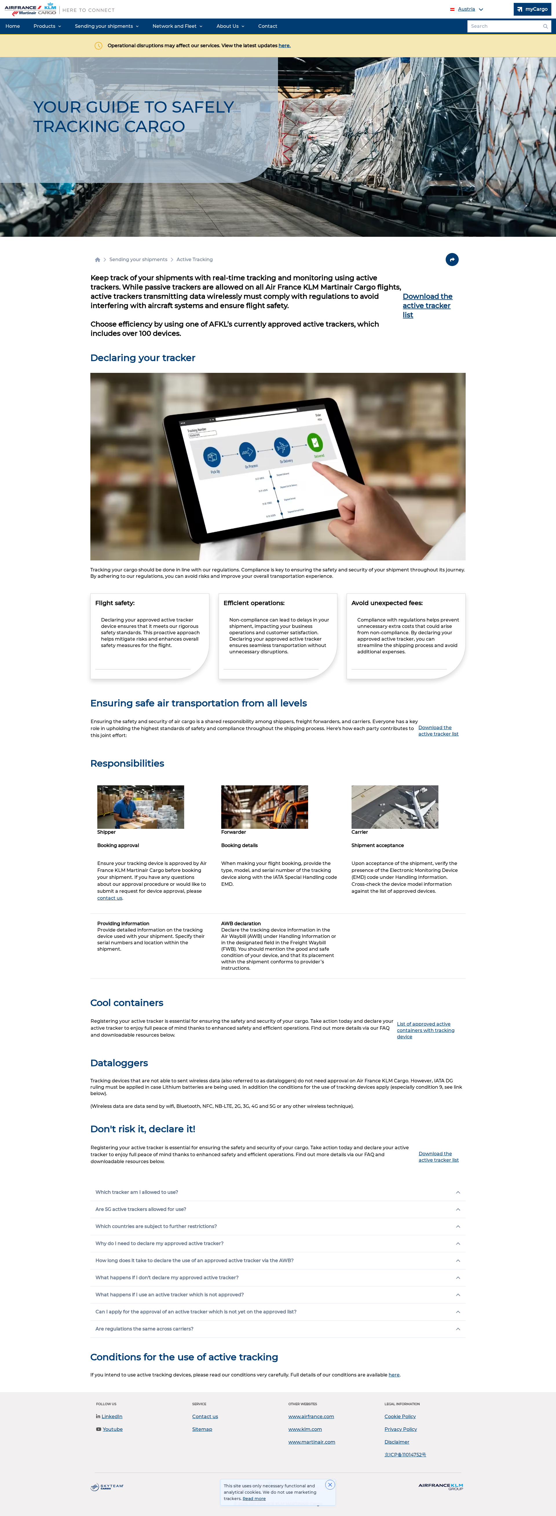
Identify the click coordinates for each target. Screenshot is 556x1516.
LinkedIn (112, 1416)
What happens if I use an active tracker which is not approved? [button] (170, 1294)
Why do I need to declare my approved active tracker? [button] (160, 1243)
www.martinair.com (311, 1442)
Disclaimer (397, 1442)
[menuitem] (12, 26)
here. (285, 45)
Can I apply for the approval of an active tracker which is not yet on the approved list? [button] (196, 1312)
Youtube (113, 1429)
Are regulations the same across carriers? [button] (144, 1329)
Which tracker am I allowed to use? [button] (137, 1192)
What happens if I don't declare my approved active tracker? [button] (167, 1277)
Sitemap (202, 1429)
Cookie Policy (400, 1416)
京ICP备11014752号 (405, 1455)
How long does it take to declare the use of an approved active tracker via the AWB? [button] (195, 1260)
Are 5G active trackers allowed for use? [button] (141, 1209)
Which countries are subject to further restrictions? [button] (156, 1226)
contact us (109, 898)
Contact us (205, 1416)
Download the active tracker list (428, 305)
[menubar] (141, 26)
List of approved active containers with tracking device (426, 1030)
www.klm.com (305, 1429)
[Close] (330, 1485)
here (394, 1375)
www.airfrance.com (311, 1416)
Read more (254, 1498)
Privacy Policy (401, 1429)
